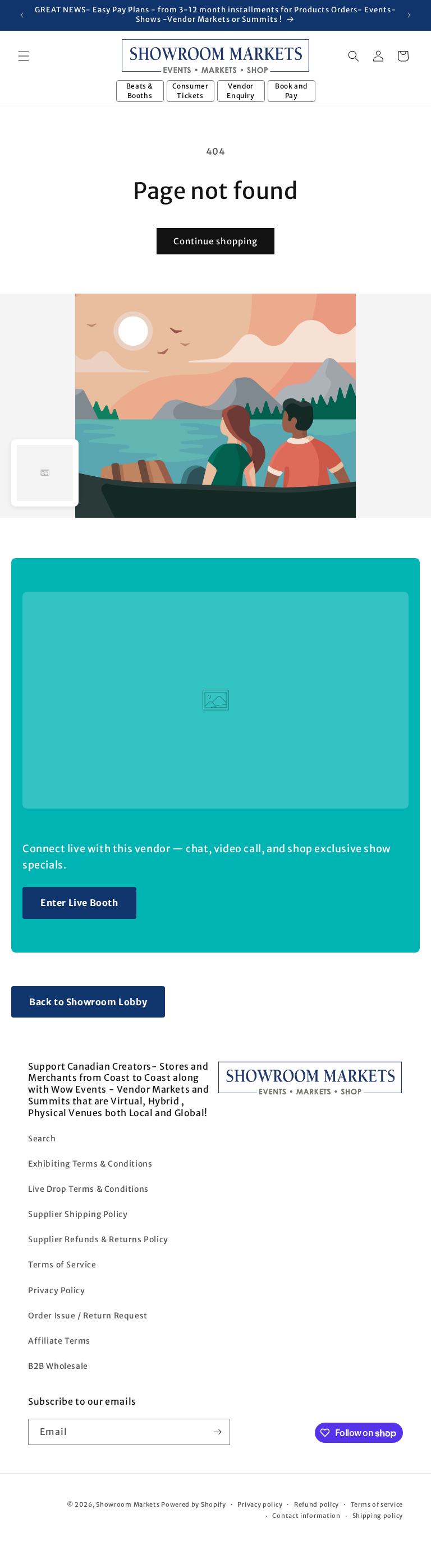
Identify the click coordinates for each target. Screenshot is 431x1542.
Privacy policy (259, 1504)
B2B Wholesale (58, 1366)
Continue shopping (215, 241)
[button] (23, 56)
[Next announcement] (409, 15)
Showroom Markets (127, 1504)
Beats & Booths (139, 91)
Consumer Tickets (190, 91)
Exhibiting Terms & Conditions (90, 1164)
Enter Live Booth (79, 902)
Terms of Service (62, 1265)
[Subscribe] (217, 1432)
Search (42, 1139)
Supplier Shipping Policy (77, 1214)
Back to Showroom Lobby (88, 1001)
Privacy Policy (56, 1290)
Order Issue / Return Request (88, 1316)
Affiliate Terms (59, 1341)
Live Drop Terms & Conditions (88, 1189)
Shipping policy (378, 1516)
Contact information (306, 1516)
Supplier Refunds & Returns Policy (98, 1239)
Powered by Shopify (193, 1504)
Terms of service (377, 1504)
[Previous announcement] (22, 15)
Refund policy (316, 1504)
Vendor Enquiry (240, 91)
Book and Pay (291, 91)
